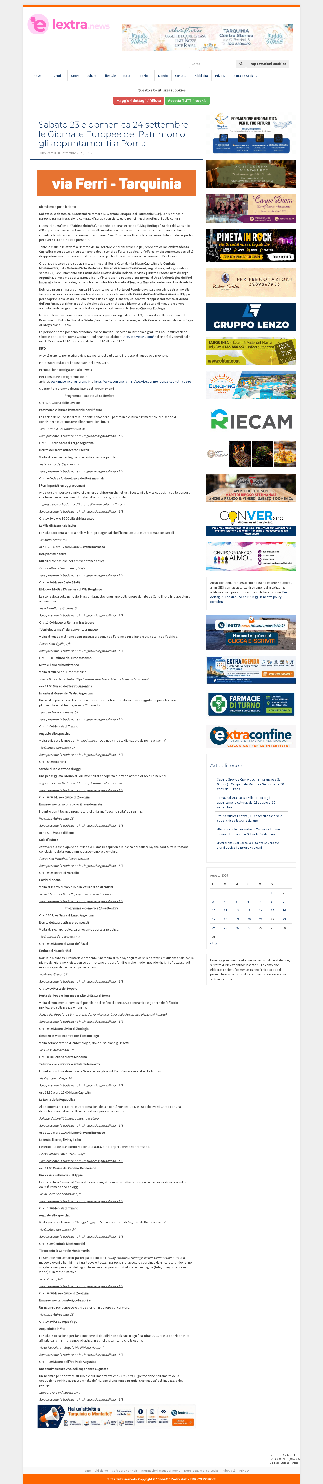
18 (225, 919)
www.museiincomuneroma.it (70, 381)
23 (284, 919)
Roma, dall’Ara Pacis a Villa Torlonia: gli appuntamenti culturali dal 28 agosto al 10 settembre (246, 802)
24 (213, 928)
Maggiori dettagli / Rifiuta (138, 100)
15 (272, 910)
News (38, 75)
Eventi (56, 75)
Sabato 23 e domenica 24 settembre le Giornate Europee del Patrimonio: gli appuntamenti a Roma (113, 133)
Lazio (144, 75)
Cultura (91, 75)
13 (249, 910)
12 (237, 910)
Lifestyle (110, 75)
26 (237, 928)
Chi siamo (101, 1470)
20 (249, 919)
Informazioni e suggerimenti (160, 1470)
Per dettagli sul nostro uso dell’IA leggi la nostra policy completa (248, 597)
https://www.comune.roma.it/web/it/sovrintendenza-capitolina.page (142, 381)
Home (87, 1470)
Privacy (220, 75)
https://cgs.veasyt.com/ (137, 336)
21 (260, 919)
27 (249, 928)
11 (225, 910)
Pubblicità (201, 75)
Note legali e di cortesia (201, 1470)
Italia (127, 75)
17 (213, 919)
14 (260, 910)
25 (225, 928)
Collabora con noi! (124, 1470)
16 (284, 910)
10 (213, 910)
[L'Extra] (69, 24)
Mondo (163, 75)
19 (237, 919)
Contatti (181, 75)
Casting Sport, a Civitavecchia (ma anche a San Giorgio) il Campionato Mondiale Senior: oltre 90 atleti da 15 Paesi (250, 784)
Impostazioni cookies (267, 64)
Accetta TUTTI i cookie (187, 100)
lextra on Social (244, 75)
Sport (75, 75)
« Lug (213, 943)
